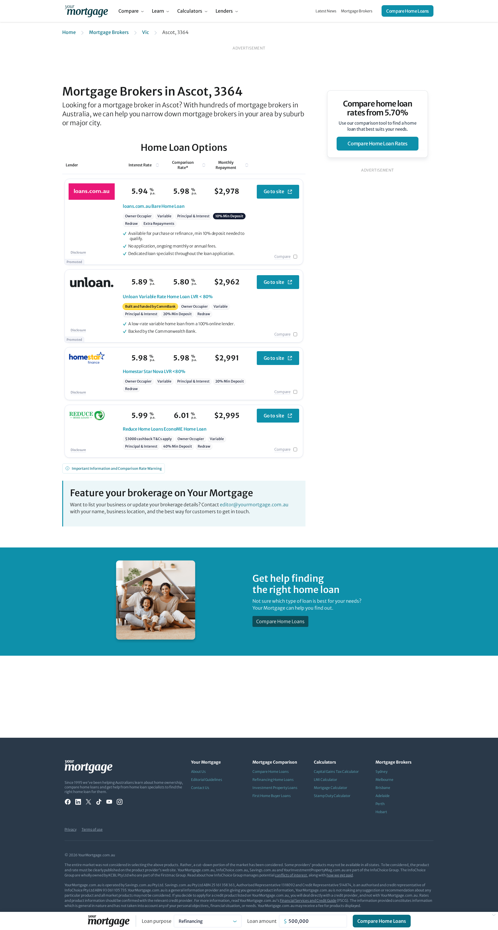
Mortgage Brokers (356, 11)
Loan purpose (156, 921)
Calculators (189, 11)
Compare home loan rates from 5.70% (377, 108)
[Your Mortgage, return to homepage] (86, 11)
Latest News (326, 11)
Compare (128, 11)
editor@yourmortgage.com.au (254, 504)
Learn (158, 11)
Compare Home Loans (407, 11)
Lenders (224, 11)
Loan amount (262, 921)
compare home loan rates (377, 143)
